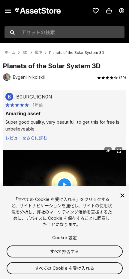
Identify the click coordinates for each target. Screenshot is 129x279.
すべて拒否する (64, 251)
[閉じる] (122, 195)
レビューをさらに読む (26, 137)
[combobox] (64, 32)
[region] (64, 184)
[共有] (108, 150)
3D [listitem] (25, 53)
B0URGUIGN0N (34, 97)
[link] (95, 10)
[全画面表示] (118, 150)
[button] (108, 10)
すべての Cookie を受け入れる (64, 268)
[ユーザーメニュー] (121, 11)
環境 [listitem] (38, 53)
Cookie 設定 (64, 237)
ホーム (9, 53)
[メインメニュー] (8, 11)
